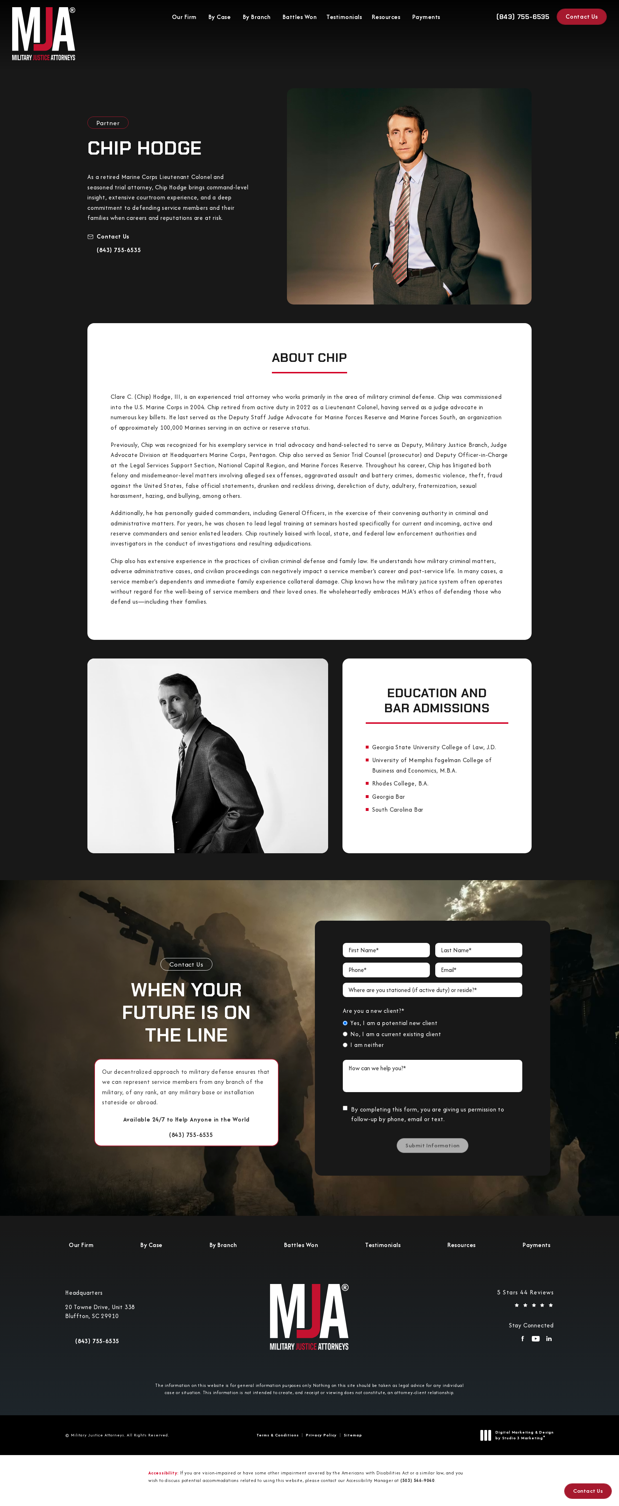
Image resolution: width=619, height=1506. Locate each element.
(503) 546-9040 (417, 1480)
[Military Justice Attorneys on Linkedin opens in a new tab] (549, 1341)
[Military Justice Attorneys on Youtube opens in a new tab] (536, 1341)
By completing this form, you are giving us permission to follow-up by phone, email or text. (427, 1114)
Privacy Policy (321, 1435)
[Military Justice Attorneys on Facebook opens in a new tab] (522, 1341)
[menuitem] (522, 1341)
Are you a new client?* (373, 1010)
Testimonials (344, 17)
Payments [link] (426, 17)
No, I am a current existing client (395, 1034)
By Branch (257, 17)
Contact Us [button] (588, 1491)
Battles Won (300, 17)
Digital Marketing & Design (524, 1435)
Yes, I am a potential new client (394, 1023)
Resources (386, 17)
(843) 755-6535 (119, 250)
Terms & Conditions (277, 1435)
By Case (219, 17)
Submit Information (433, 1145)
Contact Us (582, 16)
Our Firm (184, 17)
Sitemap (353, 1435)
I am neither (367, 1044)
